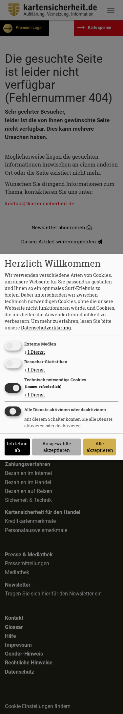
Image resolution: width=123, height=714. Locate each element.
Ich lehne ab (17, 446)
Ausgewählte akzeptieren (56, 446)
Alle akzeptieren (100, 446)
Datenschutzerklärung (46, 327)
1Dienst (34, 352)
